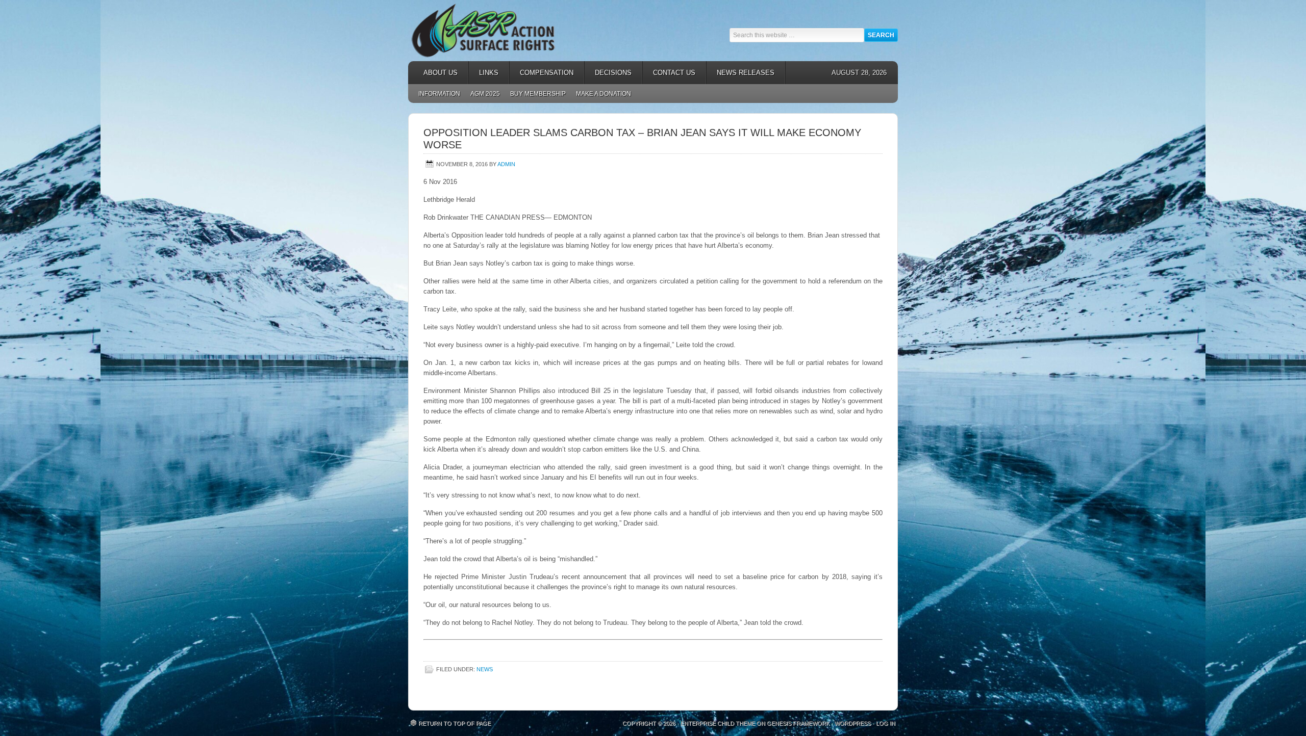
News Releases (740, 72)
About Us (435, 72)
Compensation (541, 72)
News (484, 669)
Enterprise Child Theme (718, 723)
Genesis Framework (798, 723)
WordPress (853, 723)
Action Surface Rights (500, 30)
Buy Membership (538, 93)
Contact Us (674, 72)
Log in (885, 723)
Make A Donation (603, 93)
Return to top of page (454, 723)
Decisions (608, 72)
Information (439, 93)
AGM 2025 (482, 93)
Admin (506, 164)
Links (483, 72)
